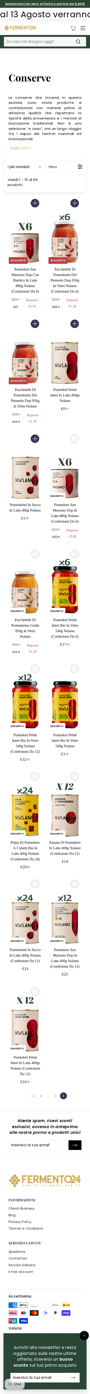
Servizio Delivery (22, 1265)
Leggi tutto (20, 147)
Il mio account (21, 1271)
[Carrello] (73, 28)
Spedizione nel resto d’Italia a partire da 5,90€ (45, 4)
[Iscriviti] (73, 1377)
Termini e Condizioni (26, 1228)
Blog (12, 1215)
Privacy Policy (20, 1221)
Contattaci (18, 1258)
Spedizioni (17, 1251)
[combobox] (45, 42)
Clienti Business (22, 1208)
